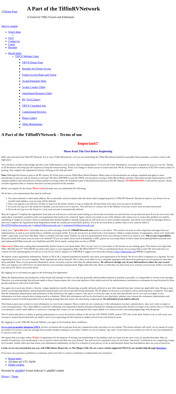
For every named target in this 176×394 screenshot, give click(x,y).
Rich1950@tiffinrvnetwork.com (16, 225)
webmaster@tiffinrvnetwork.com (79, 225)
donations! (161, 348)
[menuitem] (9, 11)
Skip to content (9, 26)
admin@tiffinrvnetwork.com (47, 225)
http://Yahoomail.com (125, 251)
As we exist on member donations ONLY (20, 327)
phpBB (19, 370)
